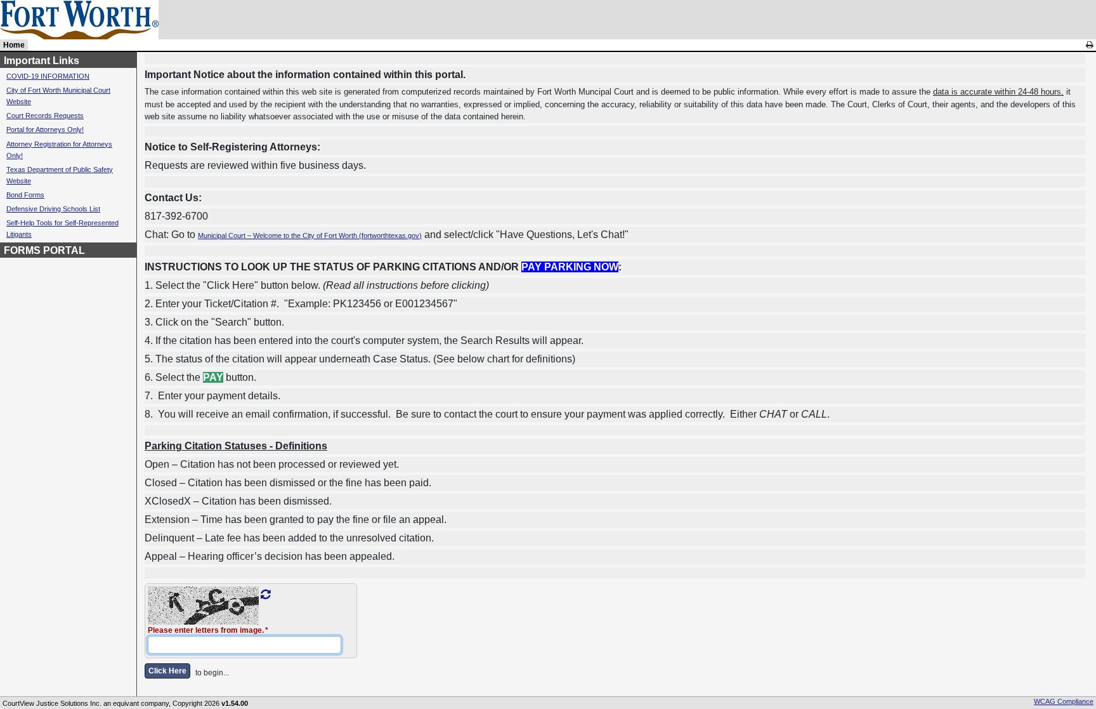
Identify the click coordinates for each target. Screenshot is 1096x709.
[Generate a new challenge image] (265, 594)
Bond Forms (25, 195)
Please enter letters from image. (206, 630)
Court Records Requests (45, 115)
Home (14, 45)
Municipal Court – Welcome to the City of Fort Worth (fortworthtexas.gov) (310, 235)
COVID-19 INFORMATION (47, 76)
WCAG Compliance (1063, 701)
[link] (1089, 45)
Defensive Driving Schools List (53, 209)
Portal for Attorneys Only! (45, 129)
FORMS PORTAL (44, 250)
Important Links (41, 60)
